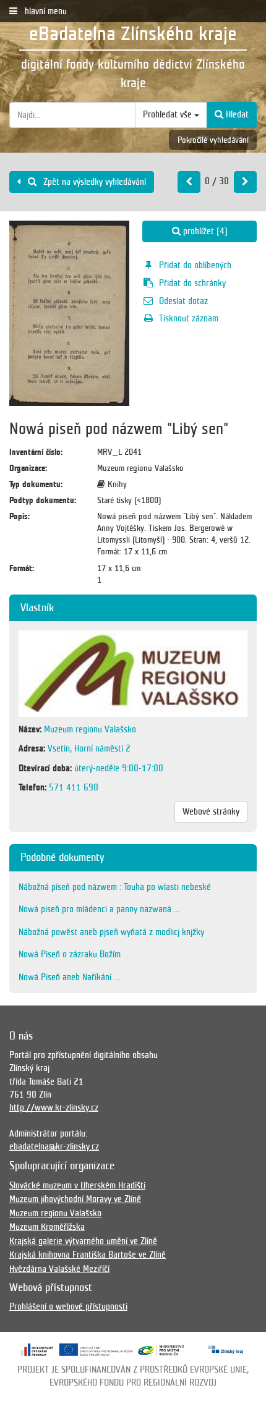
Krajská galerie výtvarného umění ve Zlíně (83, 1241)
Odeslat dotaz (183, 301)
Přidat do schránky (192, 283)
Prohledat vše (168, 114)
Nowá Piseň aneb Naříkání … (70, 977)
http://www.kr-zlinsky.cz (53, 1107)
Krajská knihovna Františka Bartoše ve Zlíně (87, 1254)
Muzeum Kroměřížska (47, 1227)
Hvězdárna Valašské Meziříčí (59, 1269)
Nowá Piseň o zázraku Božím (70, 954)
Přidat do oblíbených (195, 265)
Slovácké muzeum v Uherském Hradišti (77, 1185)
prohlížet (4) (204, 231)
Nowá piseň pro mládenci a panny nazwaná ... (99, 909)
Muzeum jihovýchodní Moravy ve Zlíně (75, 1199)
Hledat (236, 114)
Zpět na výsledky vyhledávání (93, 182)
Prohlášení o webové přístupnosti (68, 1306)
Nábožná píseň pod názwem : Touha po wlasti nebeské (115, 887)
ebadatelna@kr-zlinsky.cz (54, 1146)
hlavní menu (44, 11)
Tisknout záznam (188, 318)
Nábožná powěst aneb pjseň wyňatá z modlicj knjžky (111, 932)
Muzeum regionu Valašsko (55, 1213)
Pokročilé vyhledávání (213, 140)
